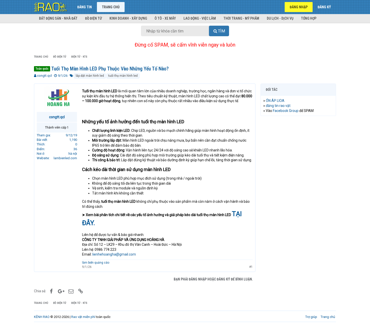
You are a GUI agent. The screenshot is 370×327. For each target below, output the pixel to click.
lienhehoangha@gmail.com (114, 254)
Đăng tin (84, 7)
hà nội (72, 153)
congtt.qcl (44, 75)
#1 (251, 267)
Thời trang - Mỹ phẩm (241, 18)
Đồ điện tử (93, 18)
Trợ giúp (311, 317)
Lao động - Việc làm (199, 18)
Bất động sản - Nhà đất (58, 18)
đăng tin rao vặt (278, 106)
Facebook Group (286, 111)
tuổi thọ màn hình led (123, 75)
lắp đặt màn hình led (90, 75)
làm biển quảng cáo (95, 262)
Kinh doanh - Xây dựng (128, 18)
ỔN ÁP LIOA (275, 101)
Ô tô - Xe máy (165, 18)
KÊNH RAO (42, 317)
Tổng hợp (308, 18)
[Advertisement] (298, 196)
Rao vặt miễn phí (83, 317)
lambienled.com (65, 158)
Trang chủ (111, 7)
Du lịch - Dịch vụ (280, 18)
